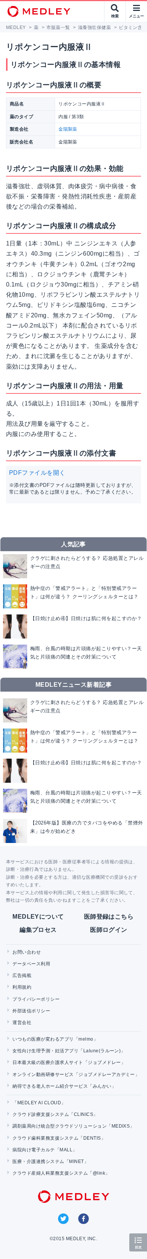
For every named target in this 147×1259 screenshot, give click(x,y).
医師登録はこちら (109, 916)
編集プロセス (38, 930)
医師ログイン (108, 930)
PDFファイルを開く (37, 472)
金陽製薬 (67, 129)
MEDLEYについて (38, 916)
